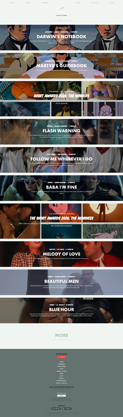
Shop (61, 369)
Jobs (61, 376)
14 (64, 20)
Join (61, 395)
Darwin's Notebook (61, 37)
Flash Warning (61, 131)
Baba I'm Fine (61, 187)
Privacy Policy (57, 400)
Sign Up (64, 383)
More (61, 335)
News (61, 373)
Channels (61, 364)
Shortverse (61, 366)
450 (70, 20)
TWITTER (68, 408)
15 (65, 20)
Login (58, 383)
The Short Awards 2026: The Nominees (61, 218)
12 (61, 20)
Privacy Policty (65, 413)
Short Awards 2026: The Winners (61, 95)
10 (58, 20)
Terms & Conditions (73, 413)
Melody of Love (61, 254)
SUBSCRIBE (62, 357)
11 (60, 20)
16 (67, 20)
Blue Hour (61, 309)
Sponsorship (61, 380)
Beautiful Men (61, 281)
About (61, 378)
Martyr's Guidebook (61, 66)
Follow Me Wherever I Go (61, 159)
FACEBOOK (57, 408)
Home (61, 361)
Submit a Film (61, 371)
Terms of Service (65, 400)
